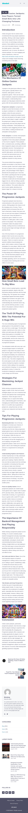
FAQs (8, 800)
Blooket (11, 810)
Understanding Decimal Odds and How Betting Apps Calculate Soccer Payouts (18, 745)
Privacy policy (20, 800)
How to (3, 732)
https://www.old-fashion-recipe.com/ (11, 56)
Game (3, 729)
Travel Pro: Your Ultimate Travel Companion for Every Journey (12, 673)
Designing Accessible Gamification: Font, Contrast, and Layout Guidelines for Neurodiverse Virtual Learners (18, 766)
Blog (6, 12)
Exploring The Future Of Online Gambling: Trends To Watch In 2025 (16, 660)
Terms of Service (14, 803)
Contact (12, 800)
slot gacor (14, 807)
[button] (20, 3)
